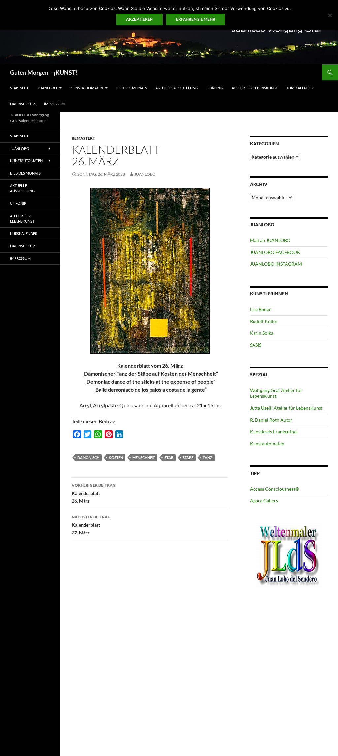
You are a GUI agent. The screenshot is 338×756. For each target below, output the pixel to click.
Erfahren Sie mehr (195, 19)
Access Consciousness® (274, 489)
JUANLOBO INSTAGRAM (276, 264)
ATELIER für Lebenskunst (255, 88)
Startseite (19, 88)
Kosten (116, 457)
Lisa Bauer (260, 309)
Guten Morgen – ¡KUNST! (44, 72)
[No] (329, 15)
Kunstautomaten (86, 88)
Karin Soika (261, 333)
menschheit (143, 457)
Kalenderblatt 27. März (91, 524)
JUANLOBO (47, 88)
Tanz (207, 457)
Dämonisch (88, 457)
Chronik (215, 88)
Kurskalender (300, 88)
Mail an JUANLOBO (270, 240)
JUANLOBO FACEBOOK (275, 252)
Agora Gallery (264, 500)
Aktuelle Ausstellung (176, 88)
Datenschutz (22, 104)
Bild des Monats (131, 88)
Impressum (54, 104)
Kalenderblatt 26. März (94, 493)
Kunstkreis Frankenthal (274, 431)
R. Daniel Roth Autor (271, 420)
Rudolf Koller (264, 321)
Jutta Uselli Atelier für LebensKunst (286, 408)
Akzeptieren (139, 19)
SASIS (255, 345)
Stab (168, 457)
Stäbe (188, 457)
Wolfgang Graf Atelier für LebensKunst (276, 393)
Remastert (83, 138)
